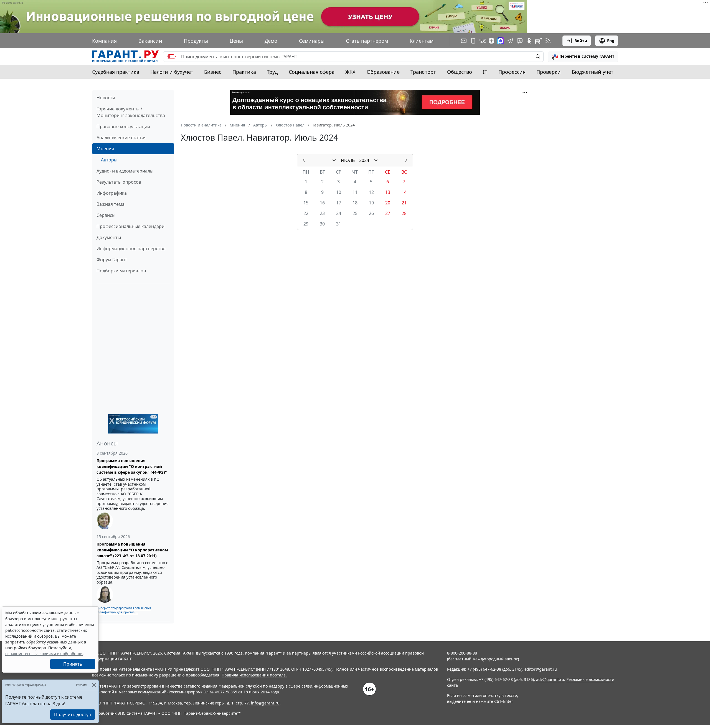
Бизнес (212, 72)
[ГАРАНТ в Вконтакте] (482, 40)
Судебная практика (115, 72)
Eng (610, 40)
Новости (106, 98)
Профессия (512, 72)
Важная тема (111, 204)
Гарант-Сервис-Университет (211, 713)
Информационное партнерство (131, 248)
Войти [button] (580, 40)
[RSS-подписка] (548, 40)
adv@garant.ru (550, 679)
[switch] (171, 56)
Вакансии (150, 40)
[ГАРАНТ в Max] (500, 40)
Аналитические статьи (121, 138)
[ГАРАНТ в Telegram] (510, 40)
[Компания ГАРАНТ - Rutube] (538, 40)
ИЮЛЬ (348, 160)
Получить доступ (72, 714)
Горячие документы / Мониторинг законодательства (131, 112)
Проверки (548, 72)
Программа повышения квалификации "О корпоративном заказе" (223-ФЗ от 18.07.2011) (132, 549)
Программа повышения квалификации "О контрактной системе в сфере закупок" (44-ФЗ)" (132, 466)
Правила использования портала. (254, 675)
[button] (583, 56)
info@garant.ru (265, 703)
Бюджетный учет (592, 72)
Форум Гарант (112, 260)
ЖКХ (350, 72)
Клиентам (421, 40)
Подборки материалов (121, 271)
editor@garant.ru (540, 669)
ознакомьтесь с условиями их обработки (44, 653)
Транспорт (423, 72)
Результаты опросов (119, 182)
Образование (383, 72)
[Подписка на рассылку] (463, 40)
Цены (236, 40)
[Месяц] (334, 160)
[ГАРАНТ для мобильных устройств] (473, 40)
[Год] (376, 160)
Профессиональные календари (130, 226)
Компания (104, 40)
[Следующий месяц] (406, 160)
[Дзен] (491, 41)
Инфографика (112, 193)
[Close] (94, 685)
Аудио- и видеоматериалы (125, 171)
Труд (272, 72)
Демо (271, 40)
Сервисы (106, 215)
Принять (72, 664)
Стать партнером (367, 40)
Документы (109, 237)
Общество (459, 72)
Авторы (109, 160)
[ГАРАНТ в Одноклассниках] (529, 40)
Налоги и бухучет (171, 72)
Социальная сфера (311, 72)
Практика (244, 72)
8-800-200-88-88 (462, 653)
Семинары (311, 40)
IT (485, 72)
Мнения (105, 149)
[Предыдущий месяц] (304, 160)
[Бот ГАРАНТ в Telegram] (519, 40)
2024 (364, 160)
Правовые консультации (123, 126)
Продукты (196, 40)
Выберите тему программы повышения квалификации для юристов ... (124, 610)
